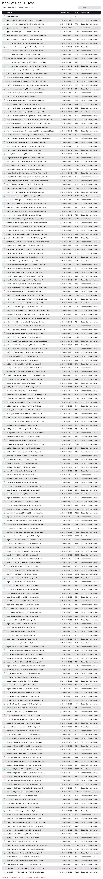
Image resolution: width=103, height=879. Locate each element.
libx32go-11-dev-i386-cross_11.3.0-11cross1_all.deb (24, 834)
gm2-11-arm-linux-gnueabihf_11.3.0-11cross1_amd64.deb (25, 253)
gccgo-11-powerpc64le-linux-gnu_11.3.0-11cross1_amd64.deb (27, 180)
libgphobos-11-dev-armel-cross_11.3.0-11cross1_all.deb (25, 654)
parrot (10, 7)
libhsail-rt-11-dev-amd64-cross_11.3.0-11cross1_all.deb (25, 700)
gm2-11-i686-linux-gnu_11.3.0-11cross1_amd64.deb (24, 261)
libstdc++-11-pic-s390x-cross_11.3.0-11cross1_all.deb (24, 792)
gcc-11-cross (29, 7)
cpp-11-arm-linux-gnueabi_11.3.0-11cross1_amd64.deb (25, 28)
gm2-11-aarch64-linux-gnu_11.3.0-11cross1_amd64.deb (25, 249)
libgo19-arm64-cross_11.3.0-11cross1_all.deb (21, 624)
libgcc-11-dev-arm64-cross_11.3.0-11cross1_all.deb (23, 490)
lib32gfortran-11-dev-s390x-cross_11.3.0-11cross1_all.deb (26, 375)
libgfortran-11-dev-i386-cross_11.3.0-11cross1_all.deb (24, 528)
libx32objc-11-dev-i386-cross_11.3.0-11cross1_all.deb (24, 864)
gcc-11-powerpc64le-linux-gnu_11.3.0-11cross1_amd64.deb (26, 142)
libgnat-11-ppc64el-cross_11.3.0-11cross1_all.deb (23, 585)
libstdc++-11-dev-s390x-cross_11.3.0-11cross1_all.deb (24, 765)
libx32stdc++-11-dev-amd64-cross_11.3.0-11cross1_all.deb (26, 868)
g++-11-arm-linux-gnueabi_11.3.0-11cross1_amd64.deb (25, 51)
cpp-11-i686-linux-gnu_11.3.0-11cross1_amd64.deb (23, 31)
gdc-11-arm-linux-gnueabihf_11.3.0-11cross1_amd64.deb (25, 192)
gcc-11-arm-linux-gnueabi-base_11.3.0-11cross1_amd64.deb (26, 81)
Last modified (64, 12)
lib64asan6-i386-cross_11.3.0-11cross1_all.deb (22, 425)
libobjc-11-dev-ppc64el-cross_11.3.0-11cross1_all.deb (24, 734)
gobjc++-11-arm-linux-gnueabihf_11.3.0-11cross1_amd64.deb (27, 299)
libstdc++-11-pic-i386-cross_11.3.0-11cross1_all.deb (24, 784)
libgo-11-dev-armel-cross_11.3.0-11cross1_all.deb (23, 601)
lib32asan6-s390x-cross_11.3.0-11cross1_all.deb (22, 360)
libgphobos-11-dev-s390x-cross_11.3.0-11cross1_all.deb (25, 669)
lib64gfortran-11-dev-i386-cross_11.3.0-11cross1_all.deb (25, 433)
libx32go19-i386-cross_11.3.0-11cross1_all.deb (22, 841)
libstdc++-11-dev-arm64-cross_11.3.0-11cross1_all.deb (25, 746)
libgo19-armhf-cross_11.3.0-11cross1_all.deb (21, 631)
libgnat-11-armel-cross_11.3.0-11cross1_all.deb (22, 574)
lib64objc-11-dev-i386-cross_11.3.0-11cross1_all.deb (24, 452)
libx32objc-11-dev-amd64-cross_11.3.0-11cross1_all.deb (25, 860)
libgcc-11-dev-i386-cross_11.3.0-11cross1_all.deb (23, 501)
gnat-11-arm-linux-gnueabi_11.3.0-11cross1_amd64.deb (25, 280)
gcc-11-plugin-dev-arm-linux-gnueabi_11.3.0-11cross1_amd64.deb (28, 123)
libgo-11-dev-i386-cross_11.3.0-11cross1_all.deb (22, 608)
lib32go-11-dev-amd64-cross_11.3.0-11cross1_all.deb (24, 379)
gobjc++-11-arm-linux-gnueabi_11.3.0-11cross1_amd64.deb (26, 303)
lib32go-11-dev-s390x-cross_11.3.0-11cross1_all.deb (24, 383)
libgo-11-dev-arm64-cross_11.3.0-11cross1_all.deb (23, 597)
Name (8, 12)
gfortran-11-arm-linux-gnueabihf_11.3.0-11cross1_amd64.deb (27, 222)
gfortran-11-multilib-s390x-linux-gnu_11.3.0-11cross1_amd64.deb (28, 238)
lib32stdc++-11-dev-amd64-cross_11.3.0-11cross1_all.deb (26, 417)
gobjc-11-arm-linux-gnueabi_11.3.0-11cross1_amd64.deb (25, 333)
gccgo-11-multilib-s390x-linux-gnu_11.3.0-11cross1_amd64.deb (27, 177)
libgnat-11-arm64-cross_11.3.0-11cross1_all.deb (22, 570)
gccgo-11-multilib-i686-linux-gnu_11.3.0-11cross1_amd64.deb (27, 173)
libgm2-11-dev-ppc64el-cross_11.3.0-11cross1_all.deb (24, 559)
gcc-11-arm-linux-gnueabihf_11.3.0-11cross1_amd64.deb (25, 89)
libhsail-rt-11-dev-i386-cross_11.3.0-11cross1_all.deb (24, 704)
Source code (41, 877)
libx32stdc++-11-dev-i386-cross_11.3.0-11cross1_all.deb (25, 872)
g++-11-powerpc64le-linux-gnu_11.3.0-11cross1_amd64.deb (26, 66)
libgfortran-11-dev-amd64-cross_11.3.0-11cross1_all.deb (25, 513)
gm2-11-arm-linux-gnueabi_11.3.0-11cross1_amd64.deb (25, 257)
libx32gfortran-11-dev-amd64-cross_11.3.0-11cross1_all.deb (26, 822)
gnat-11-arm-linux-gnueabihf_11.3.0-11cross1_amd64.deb (25, 276)
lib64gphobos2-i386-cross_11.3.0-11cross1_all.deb (23, 448)
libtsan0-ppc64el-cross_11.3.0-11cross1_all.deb (22, 803)
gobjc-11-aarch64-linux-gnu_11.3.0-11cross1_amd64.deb (25, 326)
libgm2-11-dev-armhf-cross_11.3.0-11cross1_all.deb (23, 551)
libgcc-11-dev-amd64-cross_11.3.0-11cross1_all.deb (24, 486)
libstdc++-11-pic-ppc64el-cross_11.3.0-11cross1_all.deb (25, 788)
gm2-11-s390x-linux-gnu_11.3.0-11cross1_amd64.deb (24, 268)
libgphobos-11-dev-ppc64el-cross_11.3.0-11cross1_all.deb (26, 666)
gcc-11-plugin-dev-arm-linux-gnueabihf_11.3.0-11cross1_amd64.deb (29, 119)
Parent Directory (12, 16)
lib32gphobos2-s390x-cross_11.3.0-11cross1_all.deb (24, 406)
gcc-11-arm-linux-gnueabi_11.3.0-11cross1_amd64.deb (25, 93)
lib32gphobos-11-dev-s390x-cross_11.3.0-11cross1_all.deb (26, 398)
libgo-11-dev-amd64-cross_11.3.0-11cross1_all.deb (23, 593)
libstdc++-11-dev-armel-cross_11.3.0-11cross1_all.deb (24, 750)
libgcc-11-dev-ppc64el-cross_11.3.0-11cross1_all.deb (24, 505)
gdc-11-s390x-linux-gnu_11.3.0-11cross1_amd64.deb (24, 215)
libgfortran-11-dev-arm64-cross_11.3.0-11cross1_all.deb (25, 517)
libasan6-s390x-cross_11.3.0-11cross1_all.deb (22, 482)
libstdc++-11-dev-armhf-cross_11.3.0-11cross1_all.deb (24, 753)
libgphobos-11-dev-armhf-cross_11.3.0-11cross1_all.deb (25, 658)
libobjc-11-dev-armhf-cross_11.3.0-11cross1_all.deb (23, 727)
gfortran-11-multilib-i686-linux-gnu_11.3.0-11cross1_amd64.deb (27, 234)
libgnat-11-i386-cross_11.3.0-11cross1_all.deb (21, 582)
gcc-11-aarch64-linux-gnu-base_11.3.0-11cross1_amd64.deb (27, 73)
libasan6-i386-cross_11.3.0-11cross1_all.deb (21, 475)
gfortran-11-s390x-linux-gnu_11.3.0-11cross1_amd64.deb (25, 245)
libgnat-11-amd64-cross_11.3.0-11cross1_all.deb (22, 566)
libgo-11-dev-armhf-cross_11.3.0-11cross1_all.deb (23, 604)
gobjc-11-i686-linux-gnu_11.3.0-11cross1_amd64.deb (24, 337)
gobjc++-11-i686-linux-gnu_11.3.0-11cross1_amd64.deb (25, 307)
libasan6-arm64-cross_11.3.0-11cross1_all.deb (22, 463)
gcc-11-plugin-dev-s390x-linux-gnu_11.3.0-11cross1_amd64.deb (28, 135)
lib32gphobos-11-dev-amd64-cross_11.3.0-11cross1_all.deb (26, 394)
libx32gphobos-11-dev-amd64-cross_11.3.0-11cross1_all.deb (27, 845)
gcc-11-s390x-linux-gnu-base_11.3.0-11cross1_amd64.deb (26, 146)
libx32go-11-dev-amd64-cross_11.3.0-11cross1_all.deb (24, 830)
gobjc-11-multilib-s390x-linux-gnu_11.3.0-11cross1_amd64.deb (27, 345)
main (19, 7)
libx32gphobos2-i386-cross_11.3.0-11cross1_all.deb (24, 857)
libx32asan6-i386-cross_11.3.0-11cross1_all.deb (22, 811)
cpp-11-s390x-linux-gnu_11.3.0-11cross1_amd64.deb (24, 39)
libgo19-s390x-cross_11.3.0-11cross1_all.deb (21, 643)
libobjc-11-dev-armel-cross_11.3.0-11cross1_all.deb (23, 723)
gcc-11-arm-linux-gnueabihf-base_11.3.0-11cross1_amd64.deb (27, 85)
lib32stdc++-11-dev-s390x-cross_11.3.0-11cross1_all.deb (25, 421)
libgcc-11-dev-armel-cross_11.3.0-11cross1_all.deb (23, 494)
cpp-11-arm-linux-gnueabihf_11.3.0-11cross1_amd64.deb (25, 24)
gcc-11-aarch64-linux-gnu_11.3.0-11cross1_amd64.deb (25, 77)
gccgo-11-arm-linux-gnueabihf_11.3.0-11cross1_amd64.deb (26, 161)
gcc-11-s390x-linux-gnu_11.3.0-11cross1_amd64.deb (24, 150)
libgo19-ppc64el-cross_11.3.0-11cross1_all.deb (22, 639)
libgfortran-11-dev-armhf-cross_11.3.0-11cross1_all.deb (25, 524)
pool (14, 7)
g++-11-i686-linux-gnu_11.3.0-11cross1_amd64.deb (24, 54)
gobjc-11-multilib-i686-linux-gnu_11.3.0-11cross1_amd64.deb (27, 341)
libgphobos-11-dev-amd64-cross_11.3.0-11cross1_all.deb (25, 646)
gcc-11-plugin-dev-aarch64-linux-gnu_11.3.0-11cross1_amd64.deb (29, 116)
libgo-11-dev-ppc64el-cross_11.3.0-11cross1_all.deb (24, 612)
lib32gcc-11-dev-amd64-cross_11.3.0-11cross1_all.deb (24, 364)
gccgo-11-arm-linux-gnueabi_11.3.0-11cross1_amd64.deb (25, 165)
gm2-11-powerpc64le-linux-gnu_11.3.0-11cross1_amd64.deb (26, 264)
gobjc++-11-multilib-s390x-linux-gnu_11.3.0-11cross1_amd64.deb (28, 314)
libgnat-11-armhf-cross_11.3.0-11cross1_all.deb (22, 578)
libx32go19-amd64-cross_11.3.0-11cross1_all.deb (23, 837)
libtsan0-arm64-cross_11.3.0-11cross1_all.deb (21, 799)
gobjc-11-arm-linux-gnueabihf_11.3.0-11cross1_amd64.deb (26, 329)
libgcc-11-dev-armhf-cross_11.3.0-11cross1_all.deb (23, 498)
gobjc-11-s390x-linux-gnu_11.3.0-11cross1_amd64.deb (25, 352)
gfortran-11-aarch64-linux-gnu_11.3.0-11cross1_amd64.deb (26, 219)
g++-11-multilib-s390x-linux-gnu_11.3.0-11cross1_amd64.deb (27, 62)
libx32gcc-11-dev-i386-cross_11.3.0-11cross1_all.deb (24, 818)
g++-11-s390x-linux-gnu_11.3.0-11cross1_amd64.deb (24, 70)
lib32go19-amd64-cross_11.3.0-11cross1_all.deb (22, 387)
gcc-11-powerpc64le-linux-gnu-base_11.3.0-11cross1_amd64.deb (28, 138)
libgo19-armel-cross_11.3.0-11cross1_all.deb (21, 627)
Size (76, 12)
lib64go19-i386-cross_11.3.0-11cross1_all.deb (22, 440)
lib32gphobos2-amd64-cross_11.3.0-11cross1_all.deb (24, 402)
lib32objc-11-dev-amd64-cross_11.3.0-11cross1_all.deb (25, 410)
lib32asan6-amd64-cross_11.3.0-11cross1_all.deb (23, 356)
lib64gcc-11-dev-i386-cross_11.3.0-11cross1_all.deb (24, 429)
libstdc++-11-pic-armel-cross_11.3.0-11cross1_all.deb (24, 776)
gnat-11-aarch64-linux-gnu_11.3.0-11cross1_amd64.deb (25, 272)
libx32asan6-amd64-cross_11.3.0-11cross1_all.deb (23, 807)
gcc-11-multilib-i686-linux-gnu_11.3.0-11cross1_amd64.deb (26, 108)
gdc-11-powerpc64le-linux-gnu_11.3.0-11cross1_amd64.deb (26, 211)
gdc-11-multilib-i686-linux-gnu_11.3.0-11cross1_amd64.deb (26, 203)
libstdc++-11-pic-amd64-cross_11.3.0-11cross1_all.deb (24, 769)
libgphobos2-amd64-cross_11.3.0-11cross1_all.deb (23, 673)
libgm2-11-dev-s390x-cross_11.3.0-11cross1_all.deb (24, 562)
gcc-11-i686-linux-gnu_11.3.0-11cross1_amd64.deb (23, 104)
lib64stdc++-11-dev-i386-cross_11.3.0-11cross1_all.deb (25, 455)
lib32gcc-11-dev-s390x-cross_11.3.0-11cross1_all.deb (24, 368)
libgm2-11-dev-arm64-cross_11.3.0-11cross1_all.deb (24, 543)
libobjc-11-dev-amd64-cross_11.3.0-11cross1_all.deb (24, 715)
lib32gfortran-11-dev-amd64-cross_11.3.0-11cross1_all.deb (26, 371)
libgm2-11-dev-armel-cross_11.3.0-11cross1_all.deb (23, 547)
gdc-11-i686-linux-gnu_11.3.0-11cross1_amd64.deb (23, 200)
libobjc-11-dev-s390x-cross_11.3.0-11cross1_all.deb (24, 738)
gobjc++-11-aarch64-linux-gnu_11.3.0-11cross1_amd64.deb (26, 295)
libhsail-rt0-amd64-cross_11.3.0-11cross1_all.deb (23, 708)
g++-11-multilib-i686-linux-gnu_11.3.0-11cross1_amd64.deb (26, 58)
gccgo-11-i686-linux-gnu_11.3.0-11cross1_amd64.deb (24, 169)
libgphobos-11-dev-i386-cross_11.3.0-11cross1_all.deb (24, 662)
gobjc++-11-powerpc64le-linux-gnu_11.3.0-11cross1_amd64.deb (28, 318)
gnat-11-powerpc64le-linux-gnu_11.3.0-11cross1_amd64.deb (27, 287)
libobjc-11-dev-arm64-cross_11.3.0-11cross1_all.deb (24, 719)
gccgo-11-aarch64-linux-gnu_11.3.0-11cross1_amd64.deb (26, 158)
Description (85, 12)
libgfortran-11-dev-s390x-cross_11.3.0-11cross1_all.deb (25, 536)
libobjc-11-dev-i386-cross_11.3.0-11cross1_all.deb (23, 731)
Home (4, 7)
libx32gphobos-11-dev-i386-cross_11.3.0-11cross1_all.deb (26, 849)
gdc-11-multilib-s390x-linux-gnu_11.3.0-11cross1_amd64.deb (27, 207)
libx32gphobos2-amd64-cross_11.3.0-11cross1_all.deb (24, 853)
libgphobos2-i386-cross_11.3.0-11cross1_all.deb (22, 689)
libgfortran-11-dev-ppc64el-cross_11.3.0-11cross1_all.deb (25, 532)
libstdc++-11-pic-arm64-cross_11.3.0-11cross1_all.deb (24, 773)
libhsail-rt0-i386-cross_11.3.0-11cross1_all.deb (22, 711)
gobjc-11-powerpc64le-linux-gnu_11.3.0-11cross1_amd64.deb (27, 349)
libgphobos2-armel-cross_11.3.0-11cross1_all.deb (23, 681)
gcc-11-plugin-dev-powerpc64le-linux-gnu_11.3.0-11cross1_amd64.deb (30, 131)
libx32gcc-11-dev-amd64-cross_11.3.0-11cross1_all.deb (25, 815)
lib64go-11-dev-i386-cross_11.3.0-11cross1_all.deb (23, 436)
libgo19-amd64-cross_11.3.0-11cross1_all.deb (21, 620)
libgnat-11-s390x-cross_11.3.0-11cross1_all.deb (22, 589)
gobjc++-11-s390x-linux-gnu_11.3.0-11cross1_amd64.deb (26, 322)
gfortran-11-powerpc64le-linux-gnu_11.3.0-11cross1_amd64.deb (28, 242)
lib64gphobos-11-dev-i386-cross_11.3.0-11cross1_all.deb (25, 444)
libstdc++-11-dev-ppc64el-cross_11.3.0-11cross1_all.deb (25, 761)
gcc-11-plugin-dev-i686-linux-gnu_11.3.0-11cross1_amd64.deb (27, 127)
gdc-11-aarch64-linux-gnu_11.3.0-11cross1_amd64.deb (25, 188)
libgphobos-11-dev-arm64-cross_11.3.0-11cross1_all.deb (25, 650)
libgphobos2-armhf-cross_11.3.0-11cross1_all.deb (23, 685)
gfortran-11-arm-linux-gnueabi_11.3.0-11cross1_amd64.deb (26, 226)
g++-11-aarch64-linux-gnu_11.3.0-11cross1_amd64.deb (25, 43)
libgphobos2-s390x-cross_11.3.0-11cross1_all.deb (23, 696)
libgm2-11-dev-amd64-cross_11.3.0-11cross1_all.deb (24, 540)
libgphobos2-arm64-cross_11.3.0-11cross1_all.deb (23, 677)
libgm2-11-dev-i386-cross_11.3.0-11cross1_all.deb (23, 555)
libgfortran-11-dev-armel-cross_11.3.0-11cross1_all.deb (24, 520)
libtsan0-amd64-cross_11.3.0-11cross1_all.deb (22, 795)
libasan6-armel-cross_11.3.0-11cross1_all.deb (21, 467)
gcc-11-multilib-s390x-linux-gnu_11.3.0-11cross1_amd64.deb (27, 112)
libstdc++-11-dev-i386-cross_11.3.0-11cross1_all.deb (24, 757)
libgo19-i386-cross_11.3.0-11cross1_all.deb (21, 635)
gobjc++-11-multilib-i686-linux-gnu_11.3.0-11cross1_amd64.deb (28, 310)
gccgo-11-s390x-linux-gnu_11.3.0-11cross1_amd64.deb (25, 184)
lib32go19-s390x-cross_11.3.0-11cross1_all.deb (22, 391)
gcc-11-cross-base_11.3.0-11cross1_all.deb (21, 96)
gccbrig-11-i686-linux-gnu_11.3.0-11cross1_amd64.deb (25, 154)
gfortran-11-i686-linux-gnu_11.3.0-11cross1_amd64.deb (25, 230)
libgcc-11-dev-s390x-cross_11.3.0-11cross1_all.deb (23, 509)
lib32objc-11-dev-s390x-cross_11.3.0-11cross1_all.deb (24, 413)
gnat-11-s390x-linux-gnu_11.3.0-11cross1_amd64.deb (24, 291)
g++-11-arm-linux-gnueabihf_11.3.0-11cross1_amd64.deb (25, 47)
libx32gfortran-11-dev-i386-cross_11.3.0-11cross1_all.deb (25, 826)
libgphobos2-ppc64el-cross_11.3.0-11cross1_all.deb (24, 692)
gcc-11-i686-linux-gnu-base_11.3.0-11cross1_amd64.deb (25, 100)
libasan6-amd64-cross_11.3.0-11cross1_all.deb (22, 459)
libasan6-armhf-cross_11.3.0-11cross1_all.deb (21, 471)
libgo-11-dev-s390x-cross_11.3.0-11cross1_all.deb (23, 616)
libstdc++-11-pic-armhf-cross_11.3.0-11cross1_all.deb (24, 780)
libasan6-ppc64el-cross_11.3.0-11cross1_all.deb (22, 478)
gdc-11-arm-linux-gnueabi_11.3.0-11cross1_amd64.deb (25, 196)
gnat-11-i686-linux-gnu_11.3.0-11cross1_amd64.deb (24, 284)
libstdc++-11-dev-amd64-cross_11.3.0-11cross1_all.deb (25, 742)
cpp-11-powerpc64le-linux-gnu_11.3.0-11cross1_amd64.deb (26, 35)
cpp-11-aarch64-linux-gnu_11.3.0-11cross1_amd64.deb (25, 20)
